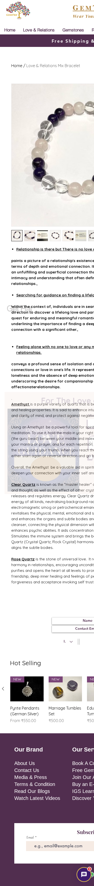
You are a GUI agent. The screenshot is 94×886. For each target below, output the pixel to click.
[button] (83, 874)
